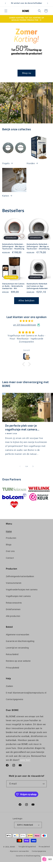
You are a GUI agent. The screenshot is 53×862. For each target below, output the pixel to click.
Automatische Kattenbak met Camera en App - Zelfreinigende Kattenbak (37, 286)
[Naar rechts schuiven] (33, 466)
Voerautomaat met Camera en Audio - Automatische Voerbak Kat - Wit (13, 286)
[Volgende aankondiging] (47, 3)
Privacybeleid (12, 668)
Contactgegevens (14, 699)
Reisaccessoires (14, 603)
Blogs (8, 544)
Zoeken (9, 686)
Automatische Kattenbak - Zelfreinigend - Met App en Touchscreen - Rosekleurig (13, 246)
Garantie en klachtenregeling (20, 641)
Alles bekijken (26, 300)
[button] (6, 11)
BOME (12, 847)
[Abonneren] (43, 783)
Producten (11, 538)
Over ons (10, 551)
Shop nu (26, 73)
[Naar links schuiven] (20, 466)
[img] (26, 321)
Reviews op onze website (18, 661)
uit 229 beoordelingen (24, 325)
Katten (5, 195)
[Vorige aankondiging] (5, 3)
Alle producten (13, 616)
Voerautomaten (13, 583)
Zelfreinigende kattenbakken (20, 576)
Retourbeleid (12, 654)
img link (14, 487)
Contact (10, 558)
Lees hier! (25, 760)
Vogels (6, 163)
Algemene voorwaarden (17, 634)
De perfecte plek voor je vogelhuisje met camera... (22, 427)
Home (9, 531)
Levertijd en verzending (17, 648)
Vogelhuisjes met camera (18, 596)
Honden (31, 163)
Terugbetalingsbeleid (27, 847)
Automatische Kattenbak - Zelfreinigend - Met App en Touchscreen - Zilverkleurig (38, 246)
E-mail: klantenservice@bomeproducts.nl (26, 693)
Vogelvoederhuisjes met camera (21, 589)
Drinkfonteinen (13, 609)
